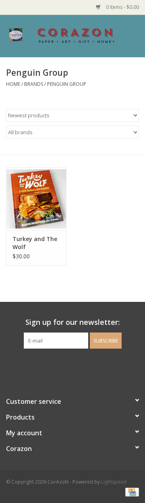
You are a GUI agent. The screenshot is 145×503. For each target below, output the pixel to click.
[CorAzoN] (88, 35)
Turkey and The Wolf (34, 243)
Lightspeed (113, 481)
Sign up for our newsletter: (72, 322)
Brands (33, 84)
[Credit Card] (130, 491)
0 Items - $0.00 (122, 7)
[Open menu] (15, 34)
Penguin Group (66, 84)
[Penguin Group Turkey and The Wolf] (36, 199)
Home (13, 84)
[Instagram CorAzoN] (79, 365)
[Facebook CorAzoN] (65, 365)
